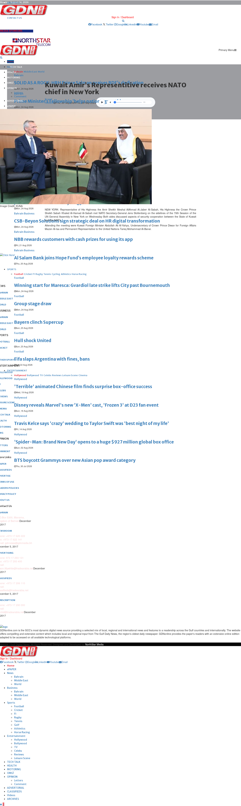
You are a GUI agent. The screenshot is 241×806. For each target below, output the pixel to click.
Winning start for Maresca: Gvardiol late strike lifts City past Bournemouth (92, 285)
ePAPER (11, 106)
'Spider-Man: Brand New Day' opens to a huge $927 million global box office (94, 442)
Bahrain (18, 676)
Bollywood (20, 743)
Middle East (21, 680)
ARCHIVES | (13, 2)
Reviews (19, 754)
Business (12, 687)
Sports (11, 702)
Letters (18, 92)
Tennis (18, 721)
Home (10, 61)
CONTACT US (14, 17)
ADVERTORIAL (15, 100)
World (17, 684)
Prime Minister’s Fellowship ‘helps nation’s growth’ (67, 101)
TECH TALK (16, 66)
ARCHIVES (13, 799)
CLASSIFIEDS (14, 791)
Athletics (19, 728)
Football (19, 706)
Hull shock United (32, 340)
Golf (16, 724)
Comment (20, 96)
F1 (15, 713)
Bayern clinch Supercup (39, 322)
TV (15, 747)
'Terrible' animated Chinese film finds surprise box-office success (83, 386)
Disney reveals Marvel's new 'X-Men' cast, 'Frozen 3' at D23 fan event (86, 405)
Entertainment (16, 736)
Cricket (18, 710)
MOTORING (13, 77)
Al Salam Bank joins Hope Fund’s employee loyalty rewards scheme (83, 258)
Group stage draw (32, 303)
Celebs (18, 750)
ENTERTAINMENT (17, 370)
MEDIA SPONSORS (11, 30)
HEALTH (11, 72)
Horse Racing (22, 732)
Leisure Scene (22, 758)
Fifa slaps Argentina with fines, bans (52, 359)
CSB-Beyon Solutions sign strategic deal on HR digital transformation (87, 221)
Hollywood (20, 739)
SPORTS (11, 269)
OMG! (10, 82)
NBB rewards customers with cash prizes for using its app (73, 239)
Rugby (18, 717)
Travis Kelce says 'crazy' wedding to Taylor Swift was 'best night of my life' (91, 423)
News (10, 673)
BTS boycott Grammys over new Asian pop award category (74, 460)
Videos (11, 795)
